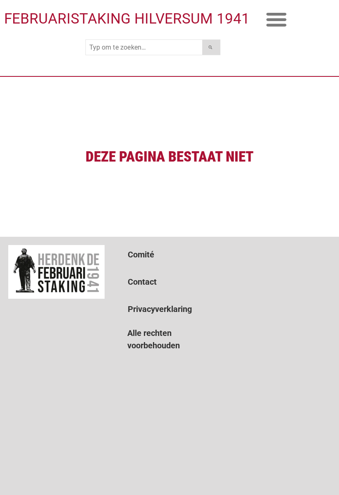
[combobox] (144, 47)
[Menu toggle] (276, 19)
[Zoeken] (211, 47)
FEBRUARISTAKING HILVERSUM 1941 (127, 18)
